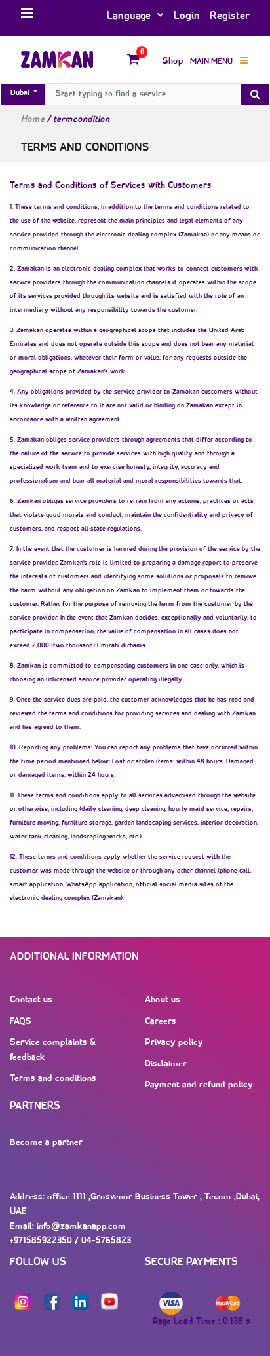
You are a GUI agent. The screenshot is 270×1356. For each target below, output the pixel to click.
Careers (160, 1021)
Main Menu (211, 61)
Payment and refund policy (199, 1085)
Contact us (31, 1000)
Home (33, 119)
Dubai (20, 93)
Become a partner (46, 1143)
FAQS (20, 1021)
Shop (173, 61)
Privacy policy (174, 1042)
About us (162, 1000)
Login (187, 16)
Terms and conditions (53, 1078)
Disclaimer (166, 1064)
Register (230, 16)
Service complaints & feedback (53, 1050)
